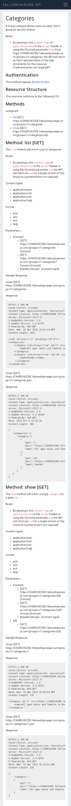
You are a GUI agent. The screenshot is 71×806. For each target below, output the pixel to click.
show (16, 128)
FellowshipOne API (22, 4)
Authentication (41, 82)
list (14, 117)
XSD (56, 96)
